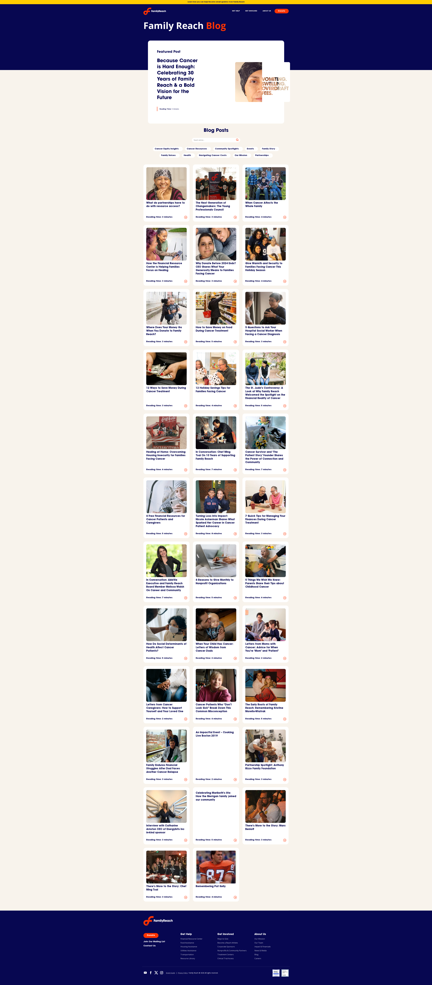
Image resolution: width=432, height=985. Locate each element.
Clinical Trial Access (225, 958)
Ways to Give (222, 939)
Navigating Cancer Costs (213, 155)
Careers (257, 958)
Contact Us (149, 946)
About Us (267, 11)
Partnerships (262, 155)
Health (187, 155)
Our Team (258, 943)
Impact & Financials (262, 946)
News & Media (260, 950)
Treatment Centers (225, 954)
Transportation (187, 954)
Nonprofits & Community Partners (232, 950)
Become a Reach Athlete (227, 943)
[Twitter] (156, 973)
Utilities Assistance (188, 950)
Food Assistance (187, 943)
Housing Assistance (188, 946)
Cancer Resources (197, 149)
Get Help (236, 11)
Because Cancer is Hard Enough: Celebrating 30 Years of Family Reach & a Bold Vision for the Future (177, 79)
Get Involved (251, 11)
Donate (281, 11)
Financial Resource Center (191, 939)
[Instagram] (161, 973)
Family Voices (168, 155)
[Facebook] (150, 973)
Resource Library (187, 958)
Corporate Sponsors (226, 946)
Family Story (268, 149)
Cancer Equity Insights (167, 149)
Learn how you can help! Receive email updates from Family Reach (216, 2)
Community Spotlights (227, 149)
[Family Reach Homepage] (154, 11)
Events (250, 149)
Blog (256, 954)
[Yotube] (145, 973)
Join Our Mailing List (154, 942)
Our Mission (241, 155)
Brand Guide (170, 973)
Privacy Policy (183, 973)
